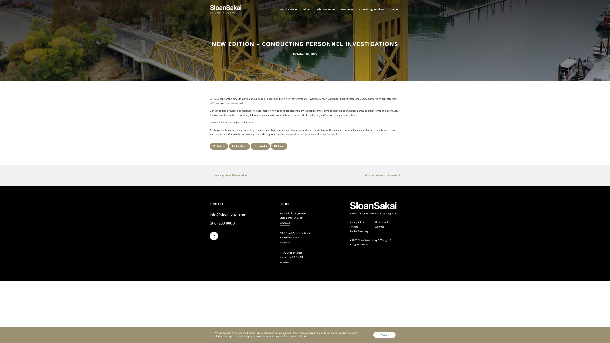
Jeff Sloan (215, 103)
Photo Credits (382, 222)
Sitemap (353, 227)
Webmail (379, 227)
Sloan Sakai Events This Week (381, 175)
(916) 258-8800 (222, 223)
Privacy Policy (356, 222)
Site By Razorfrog (358, 231)
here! (250, 123)
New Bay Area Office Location (230, 175)
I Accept (385, 335)
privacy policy (316, 333)
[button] (219, 146)
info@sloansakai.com (228, 215)
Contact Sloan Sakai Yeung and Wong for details (311, 134)
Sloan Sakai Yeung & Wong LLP (374, 240)
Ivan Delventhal (234, 103)
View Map (285, 223)
